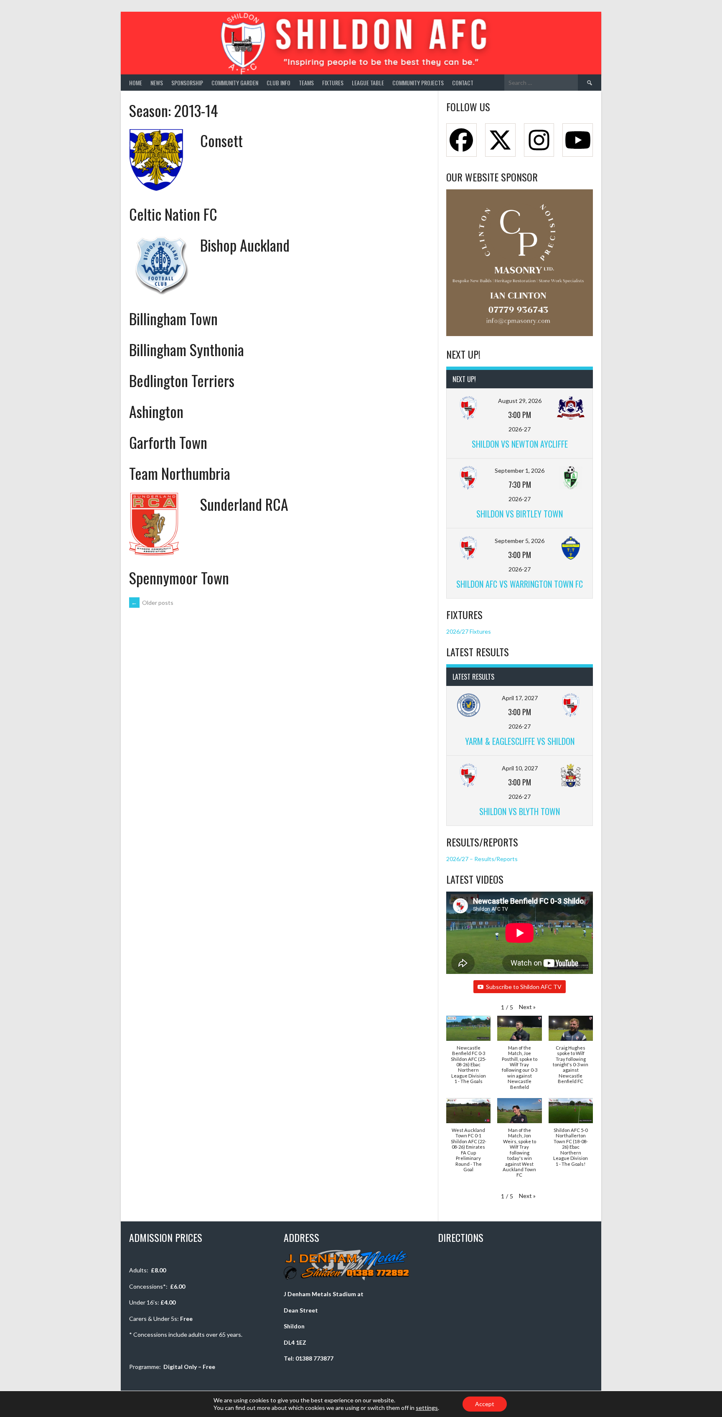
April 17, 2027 (520, 697)
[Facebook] (461, 140)
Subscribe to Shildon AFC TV (524, 986)
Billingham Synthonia (186, 349)
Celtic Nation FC (173, 214)
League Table (368, 82)
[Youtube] (577, 140)
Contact (462, 82)
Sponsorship (187, 82)
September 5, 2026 (519, 540)
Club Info (278, 82)
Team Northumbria (179, 473)
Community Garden (234, 82)
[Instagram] (539, 140)
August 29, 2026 (520, 400)
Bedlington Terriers (181, 380)
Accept (484, 1403)
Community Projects (418, 82)
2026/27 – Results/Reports (482, 858)
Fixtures (332, 82)
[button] (527, 1006)
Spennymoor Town (179, 577)
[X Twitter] (500, 140)
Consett (221, 140)
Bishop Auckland (245, 245)
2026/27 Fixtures (468, 631)
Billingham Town (173, 318)
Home (135, 82)
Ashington (156, 411)
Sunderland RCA (244, 504)
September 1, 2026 (519, 470)
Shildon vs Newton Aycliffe (520, 444)
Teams (306, 82)
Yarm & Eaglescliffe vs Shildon (520, 741)
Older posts (152, 602)
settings (427, 1407)
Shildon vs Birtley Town (519, 513)
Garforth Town (168, 442)
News (156, 82)
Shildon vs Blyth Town (519, 811)
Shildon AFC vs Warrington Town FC (519, 584)
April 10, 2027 (520, 768)
